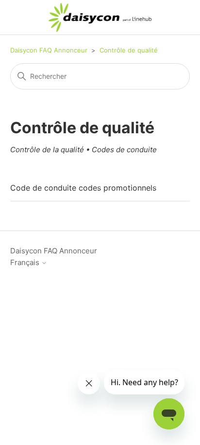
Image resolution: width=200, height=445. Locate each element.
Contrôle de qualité (129, 50)
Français (25, 262)
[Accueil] (100, 17)
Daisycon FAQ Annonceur (48, 50)
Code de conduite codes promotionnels (83, 188)
